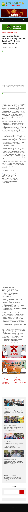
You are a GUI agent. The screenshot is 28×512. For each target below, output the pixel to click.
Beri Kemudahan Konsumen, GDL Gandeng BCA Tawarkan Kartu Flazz (20, 380)
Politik (15, 32)
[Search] (21, 492)
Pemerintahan (10, 32)
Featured (4, 32)
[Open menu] (3, 20)
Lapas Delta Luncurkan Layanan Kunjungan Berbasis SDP (6, 380)
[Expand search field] (23, 20)
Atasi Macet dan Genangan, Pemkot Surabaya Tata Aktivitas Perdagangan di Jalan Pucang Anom (14, 462)
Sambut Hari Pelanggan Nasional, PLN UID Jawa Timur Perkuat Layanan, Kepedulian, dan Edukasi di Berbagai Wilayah (14, 412)
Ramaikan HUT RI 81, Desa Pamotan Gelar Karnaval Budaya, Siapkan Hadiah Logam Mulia (13, 429)
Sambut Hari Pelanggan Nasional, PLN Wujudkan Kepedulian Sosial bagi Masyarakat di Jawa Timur (14, 479)
